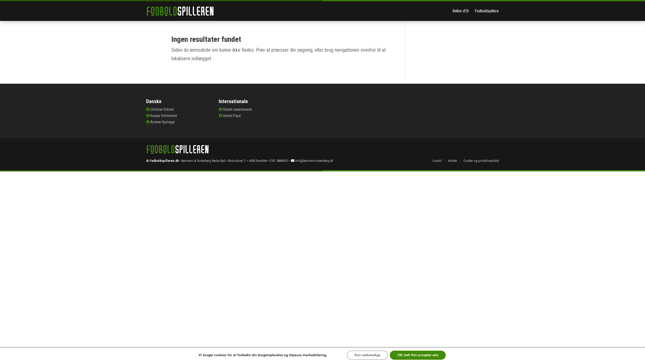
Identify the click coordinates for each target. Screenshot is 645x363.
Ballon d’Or (461, 11)
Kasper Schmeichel (163, 116)
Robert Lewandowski (237, 109)
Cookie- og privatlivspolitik (481, 161)
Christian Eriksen (162, 109)
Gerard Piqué (232, 116)
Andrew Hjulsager (162, 122)
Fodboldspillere (487, 11)
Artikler (452, 161)
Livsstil (437, 161)
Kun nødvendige (367, 355)
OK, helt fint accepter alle (417, 355)
